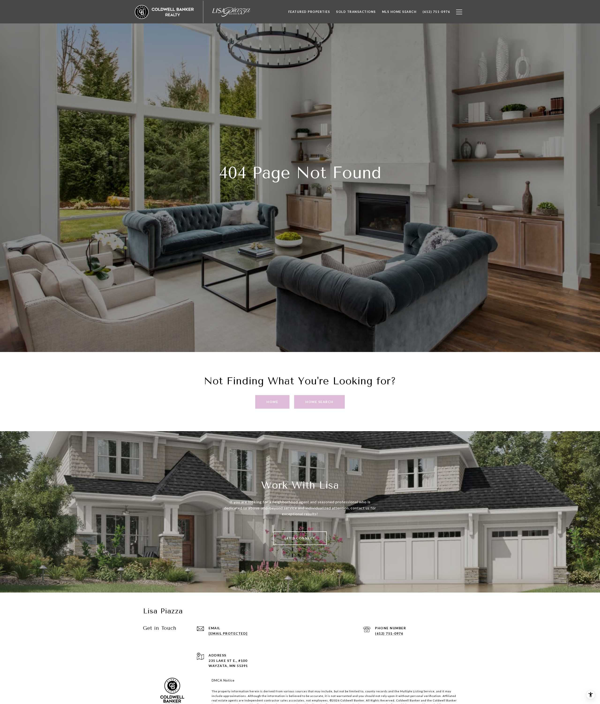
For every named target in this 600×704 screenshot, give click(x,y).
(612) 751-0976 (389, 633)
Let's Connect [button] (300, 538)
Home (272, 402)
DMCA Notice (223, 680)
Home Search (319, 402)
